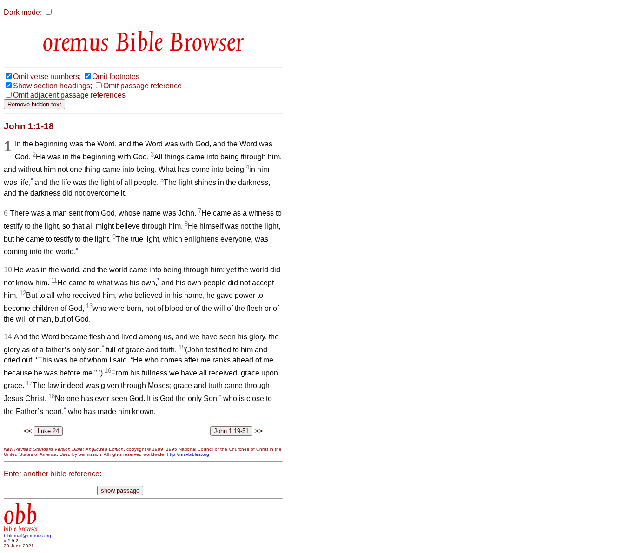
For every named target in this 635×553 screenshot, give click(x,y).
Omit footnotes (115, 76)
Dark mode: (23, 12)
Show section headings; (52, 86)
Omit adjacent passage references (69, 95)
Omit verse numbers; (47, 76)
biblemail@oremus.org (27, 535)
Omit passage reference (142, 86)
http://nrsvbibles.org (188, 454)
